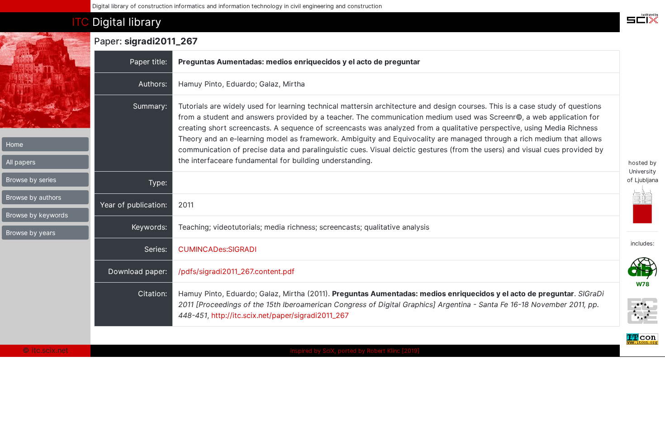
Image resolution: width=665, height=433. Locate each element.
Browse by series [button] (31, 179)
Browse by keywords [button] (37, 215)
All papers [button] (20, 162)
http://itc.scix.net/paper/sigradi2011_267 (280, 315)
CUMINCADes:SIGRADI (217, 249)
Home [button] (14, 144)
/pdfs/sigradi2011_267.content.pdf (236, 271)
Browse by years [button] (30, 232)
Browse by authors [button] (33, 197)
